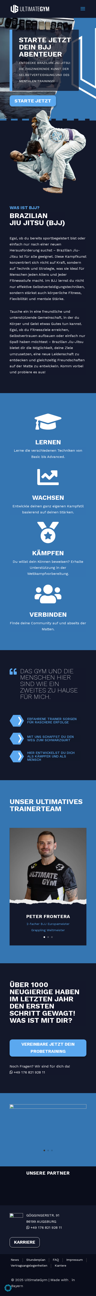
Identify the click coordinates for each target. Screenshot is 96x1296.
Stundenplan (35, 1259)
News (15, 1259)
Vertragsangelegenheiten (29, 1265)
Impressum (74, 1259)
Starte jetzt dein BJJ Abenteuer (45, 47)
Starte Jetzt (33, 101)
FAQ (56, 1259)
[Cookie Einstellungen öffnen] (8, 1290)
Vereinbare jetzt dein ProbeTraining (48, 1048)
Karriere (24, 1242)
